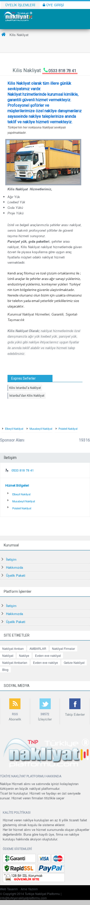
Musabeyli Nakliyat (41, 428)
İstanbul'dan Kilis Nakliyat (26, 395)
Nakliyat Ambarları (14, 662)
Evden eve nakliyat (48, 655)
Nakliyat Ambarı (13, 648)
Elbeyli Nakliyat (14, 428)
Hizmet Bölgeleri (17, 485)
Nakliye (24, 655)
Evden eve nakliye (45, 662)
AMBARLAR (38, 648)
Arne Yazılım (29, 889)
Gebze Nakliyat (74, 662)
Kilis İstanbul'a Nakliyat (25, 388)
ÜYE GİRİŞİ (54, 5)
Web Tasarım (9, 889)
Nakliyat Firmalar (63, 648)
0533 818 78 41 (62, 70)
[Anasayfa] (3, 34)
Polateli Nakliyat (68, 428)
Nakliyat (7, 655)
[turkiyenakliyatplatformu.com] (17, 16)
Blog (5, 669)
